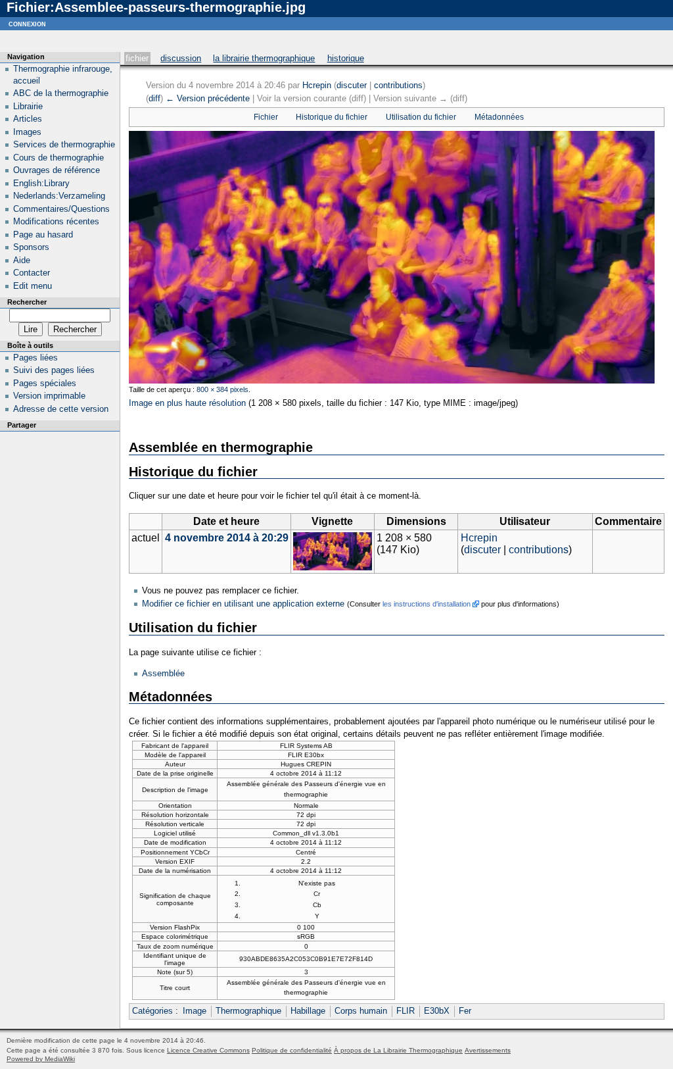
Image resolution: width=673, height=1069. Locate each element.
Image (194, 1011)
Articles (27, 119)
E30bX (437, 1011)
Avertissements (488, 1050)
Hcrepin (316, 85)
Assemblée (163, 673)
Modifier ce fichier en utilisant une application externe (243, 604)
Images (27, 132)
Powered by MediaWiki (41, 1058)
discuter (351, 85)
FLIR (405, 1011)
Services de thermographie (64, 144)
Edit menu (32, 286)
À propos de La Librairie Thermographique (398, 1050)
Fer (465, 1011)
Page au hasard (43, 234)
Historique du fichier (331, 117)
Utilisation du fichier (421, 117)
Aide (21, 260)
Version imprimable (49, 396)
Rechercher (27, 302)
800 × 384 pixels (222, 389)
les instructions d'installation (427, 604)
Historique (345, 58)
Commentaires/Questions (61, 209)
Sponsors (31, 247)
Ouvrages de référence (56, 170)
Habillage (307, 1011)
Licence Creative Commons (208, 1050)
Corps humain (361, 1011)
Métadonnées (499, 117)
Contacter (31, 273)
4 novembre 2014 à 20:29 (227, 537)
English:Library (41, 183)
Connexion (27, 23)
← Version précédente (208, 98)
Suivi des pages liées (54, 370)
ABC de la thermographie (60, 93)
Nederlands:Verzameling (59, 196)
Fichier (137, 58)
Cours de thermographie (58, 157)
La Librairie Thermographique (264, 58)
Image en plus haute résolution (187, 403)
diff (154, 98)
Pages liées (35, 357)
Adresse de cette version (60, 409)
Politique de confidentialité (292, 1050)
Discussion (180, 58)
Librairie (28, 106)
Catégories (152, 1011)
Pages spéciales (44, 383)
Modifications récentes (56, 221)
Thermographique (248, 1011)
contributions (398, 85)
